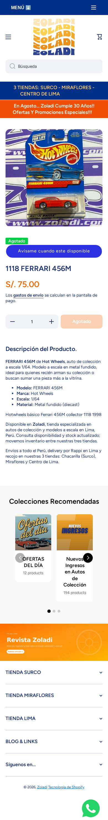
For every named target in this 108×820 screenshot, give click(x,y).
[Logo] (54, 37)
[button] (54, 251)
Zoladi (42, 787)
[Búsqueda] (10, 66)
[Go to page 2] (54, 611)
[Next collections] (88, 558)
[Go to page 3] (59, 611)
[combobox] (54, 66)
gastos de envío (28, 295)
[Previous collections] (20, 558)
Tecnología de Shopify (66, 787)
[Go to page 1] (49, 611)
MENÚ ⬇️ (21, 7)
